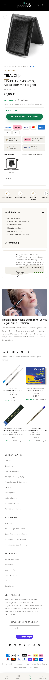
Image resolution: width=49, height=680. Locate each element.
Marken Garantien (12, 504)
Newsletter (9, 466)
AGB (27, 664)
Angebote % (9, 570)
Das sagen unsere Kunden (15, 540)
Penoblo (10, 664)
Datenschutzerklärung (39, 664)
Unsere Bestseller (12, 560)
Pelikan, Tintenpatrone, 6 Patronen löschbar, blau (35, 390)
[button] (4, 5)
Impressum (20, 664)
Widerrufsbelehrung (19, 667)
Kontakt (8, 461)
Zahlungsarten (11, 493)
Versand (16, 104)
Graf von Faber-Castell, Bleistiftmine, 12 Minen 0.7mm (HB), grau (13, 430)
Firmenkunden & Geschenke (16, 482)
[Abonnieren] (37, 628)
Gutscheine (9, 586)
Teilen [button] (8, 178)
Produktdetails (12, 212)
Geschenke (9, 581)
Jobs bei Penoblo (12, 472)
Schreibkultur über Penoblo (16, 545)
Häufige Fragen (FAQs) (14, 477)
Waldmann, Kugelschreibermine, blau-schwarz (13, 390)
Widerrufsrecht (11, 498)
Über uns (8, 524)
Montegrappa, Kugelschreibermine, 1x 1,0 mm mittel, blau (36, 430)
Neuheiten (9, 565)
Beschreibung (12, 243)
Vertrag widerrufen (13, 509)
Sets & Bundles (11, 576)
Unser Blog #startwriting (15, 529)
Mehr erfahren (9, 70)
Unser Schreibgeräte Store (16, 534)
